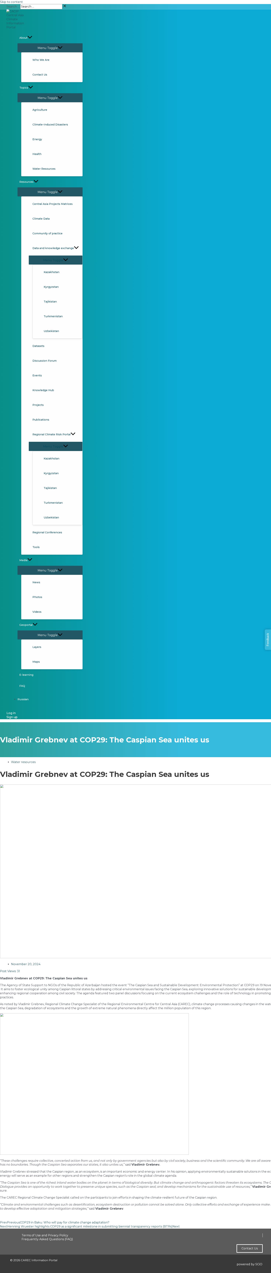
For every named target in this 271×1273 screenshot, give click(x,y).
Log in (11, 713)
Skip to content (11, 2)
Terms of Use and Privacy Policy (45, 1235)
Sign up (12, 717)
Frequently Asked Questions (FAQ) (47, 1239)
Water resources (23, 762)
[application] (29, 37)
